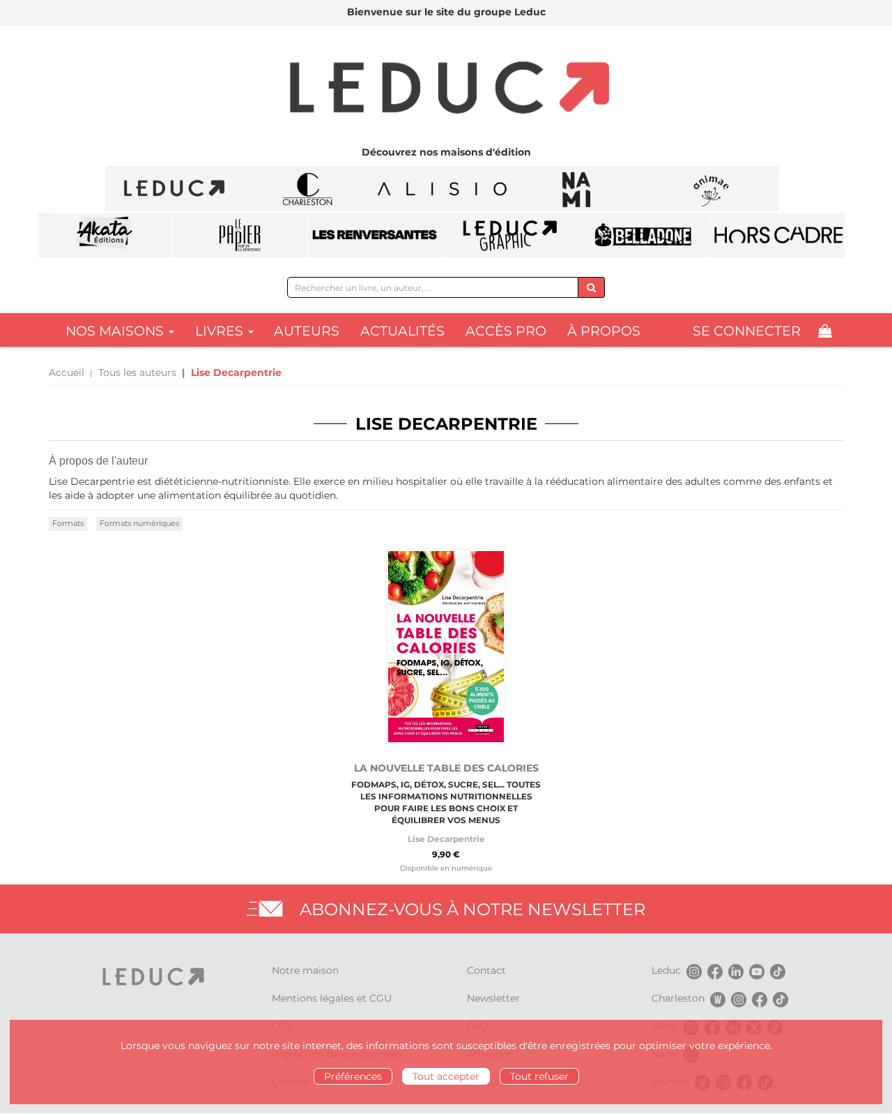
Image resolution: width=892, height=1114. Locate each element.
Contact (486, 970)
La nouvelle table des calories (446, 768)
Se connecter (747, 331)
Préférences (353, 1076)
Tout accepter (446, 1076)
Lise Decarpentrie (446, 839)
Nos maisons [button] (116, 331)
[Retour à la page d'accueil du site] (446, 89)
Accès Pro (506, 331)
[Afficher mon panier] (824, 331)
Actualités (402, 331)
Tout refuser (539, 1076)
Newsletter (493, 998)
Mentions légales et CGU (332, 998)
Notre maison (305, 970)
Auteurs (306, 331)
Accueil (66, 372)
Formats (68, 523)
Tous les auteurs (137, 372)
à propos (603, 331)
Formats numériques (139, 523)
